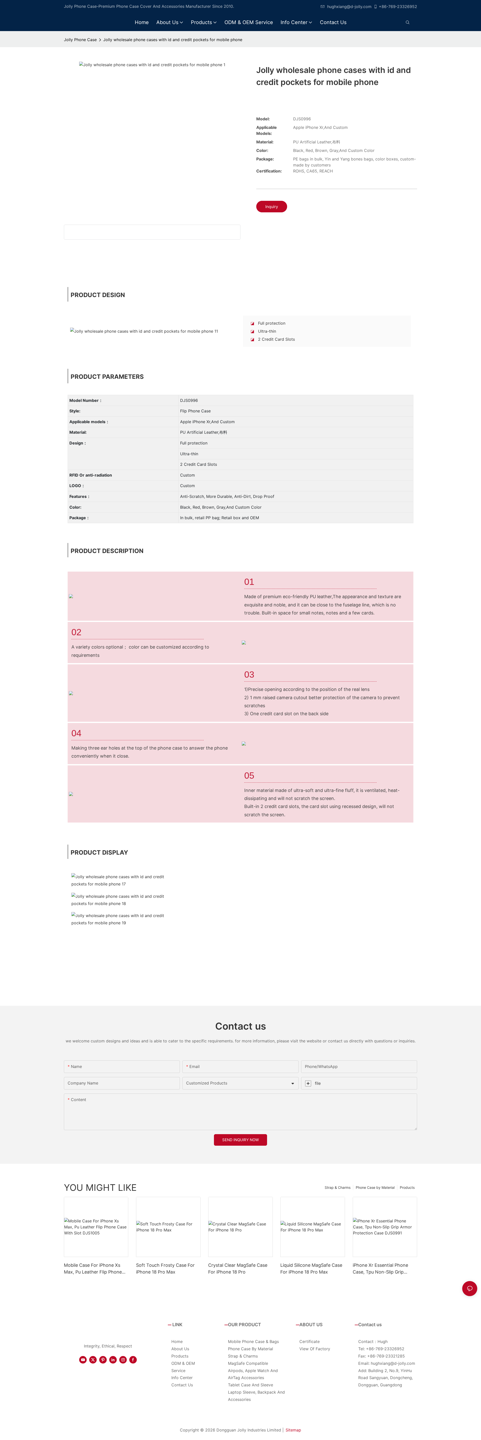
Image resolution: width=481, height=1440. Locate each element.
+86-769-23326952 (398, 6)
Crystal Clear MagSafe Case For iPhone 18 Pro (237, 1269)
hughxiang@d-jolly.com (349, 6)
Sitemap (293, 1429)
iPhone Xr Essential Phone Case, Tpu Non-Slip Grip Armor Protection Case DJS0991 (380, 1269)
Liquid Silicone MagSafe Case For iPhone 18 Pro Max (311, 1269)
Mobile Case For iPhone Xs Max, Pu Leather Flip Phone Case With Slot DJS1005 (93, 1269)
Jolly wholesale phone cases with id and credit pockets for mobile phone (172, 39)
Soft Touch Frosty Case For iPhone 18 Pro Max (165, 1269)
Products (407, 1187)
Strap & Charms (337, 1187)
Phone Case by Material (375, 1187)
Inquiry (271, 206)
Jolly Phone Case (80, 39)
